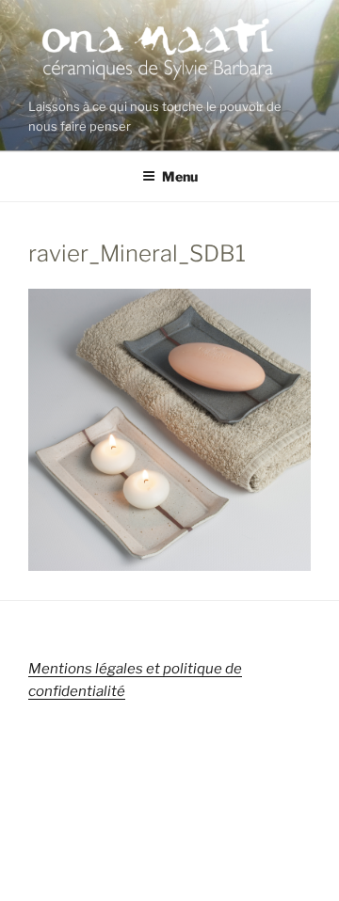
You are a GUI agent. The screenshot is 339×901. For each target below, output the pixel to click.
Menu (180, 176)
